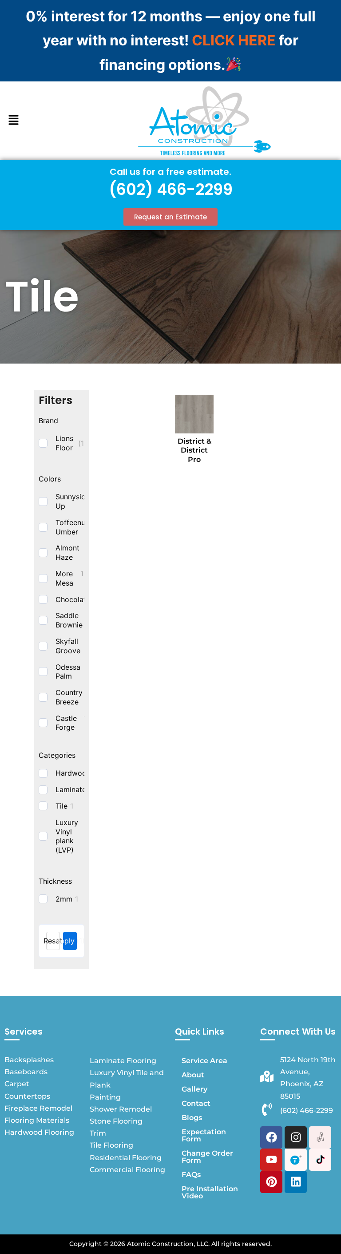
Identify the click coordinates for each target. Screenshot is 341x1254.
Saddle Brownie (69, 620)
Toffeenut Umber (72, 527)
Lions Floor (64, 443)
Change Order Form (207, 1157)
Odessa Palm (68, 672)
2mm (64, 898)
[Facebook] (271, 1137)
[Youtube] (271, 1160)
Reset (53, 940)
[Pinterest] (271, 1182)
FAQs (191, 1174)
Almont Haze (67, 552)
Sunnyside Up (73, 501)
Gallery (194, 1089)
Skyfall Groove (68, 646)
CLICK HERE (234, 40)
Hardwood (73, 773)
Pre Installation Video (210, 1192)
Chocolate (73, 599)
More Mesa (64, 578)
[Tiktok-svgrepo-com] (320, 1160)
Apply (70, 940)
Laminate (71, 789)
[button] (13, 120)
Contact (196, 1103)
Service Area (204, 1060)
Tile (61, 805)
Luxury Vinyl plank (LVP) (67, 836)
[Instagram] (296, 1137)
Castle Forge (66, 723)
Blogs (192, 1117)
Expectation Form (204, 1135)
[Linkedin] (296, 1182)
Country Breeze (69, 697)
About (193, 1075)
